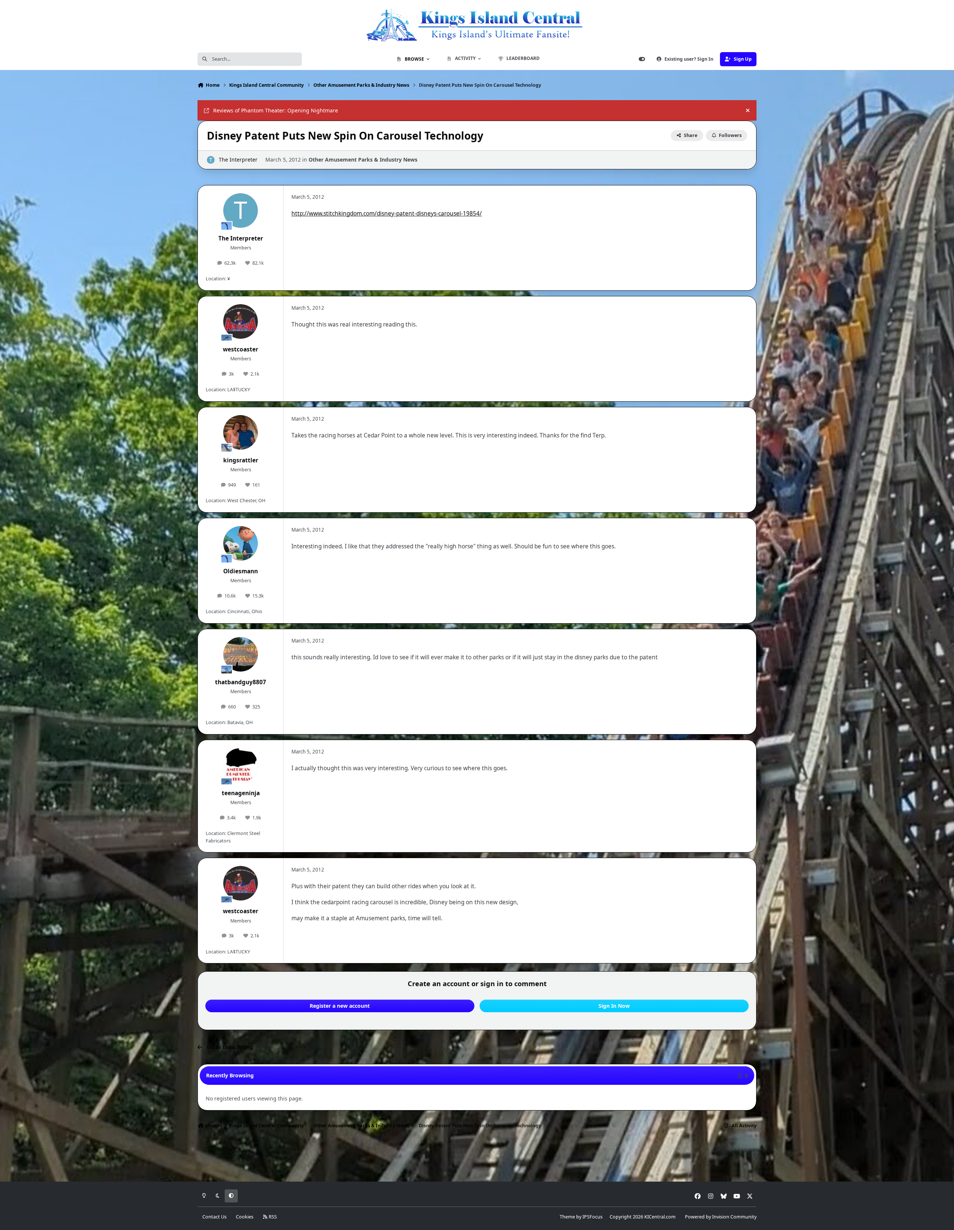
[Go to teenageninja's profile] (240, 765)
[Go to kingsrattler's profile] (240, 432)
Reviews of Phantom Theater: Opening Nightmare (275, 110)
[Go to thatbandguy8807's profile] (240, 654)
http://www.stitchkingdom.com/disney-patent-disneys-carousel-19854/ (386, 213)
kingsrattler (240, 460)
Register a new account (340, 1005)
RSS (272, 1217)
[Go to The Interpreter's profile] (211, 160)
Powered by (720, 1217)
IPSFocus (592, 1217)
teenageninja (241, 793)
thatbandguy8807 (240, 682)
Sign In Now (614, 1005)
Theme (567, 1217)
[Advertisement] (477, 1157)
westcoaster (240, 349)
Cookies (244, 1217)
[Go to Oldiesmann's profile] (240, 543)
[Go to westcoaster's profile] (240, 321)
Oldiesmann (240, 571)
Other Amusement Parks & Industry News (363, 159)
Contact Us (214, 1217)
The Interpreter (238, 159)
